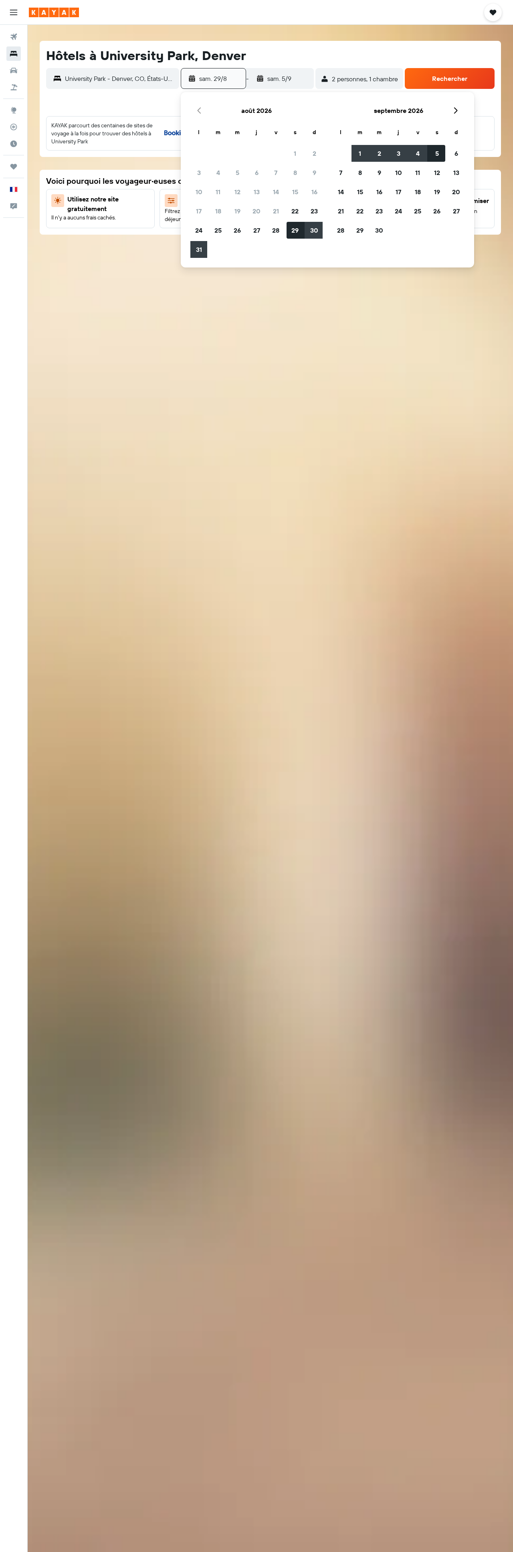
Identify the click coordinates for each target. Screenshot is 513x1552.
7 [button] (275, 173)
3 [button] (199, 173)
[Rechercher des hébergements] (13, 54)
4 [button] (218, 173)
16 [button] (314, 192)
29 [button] (295, 230)
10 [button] (199, 192)
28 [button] (275, 230)
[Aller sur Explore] (13, 110)
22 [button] (295, 211)
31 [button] (199, 249)
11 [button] (218, 192)
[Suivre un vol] (13, 127)
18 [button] (218, 211)
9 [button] (314, 173)
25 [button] (218, 230)
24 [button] (198, 230)
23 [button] (314, 211)
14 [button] (276, 192)
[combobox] (120, 78)
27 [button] (256, 230)
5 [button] (237, 173)
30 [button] (314, 230)
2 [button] (314, 153)
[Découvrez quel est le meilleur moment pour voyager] (13, 144)
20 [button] (256, 211)
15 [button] (295, 192)
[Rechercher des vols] (13, 37)
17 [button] (199, 211)
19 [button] (237, 211)
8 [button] (295, 173)
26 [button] (237, 230)
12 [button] (237, 192)
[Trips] (13, 167)
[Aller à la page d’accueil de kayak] (54, 12)
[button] (13, 12)
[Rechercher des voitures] (13, 70)
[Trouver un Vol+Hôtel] (13, 87)
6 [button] (257, 173)
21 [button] (276, 211)
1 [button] (295, 153)
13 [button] (257, 192)
